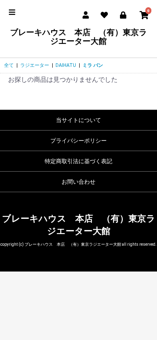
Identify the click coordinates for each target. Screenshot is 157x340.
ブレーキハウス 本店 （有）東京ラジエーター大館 (78, 37)
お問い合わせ (78, 181)
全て (9, 65)
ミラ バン (93, 65)
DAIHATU (66, 65)
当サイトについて (78, 120)
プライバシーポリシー (78, 140)
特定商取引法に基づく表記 (78, 161)
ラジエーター (34, 65)
